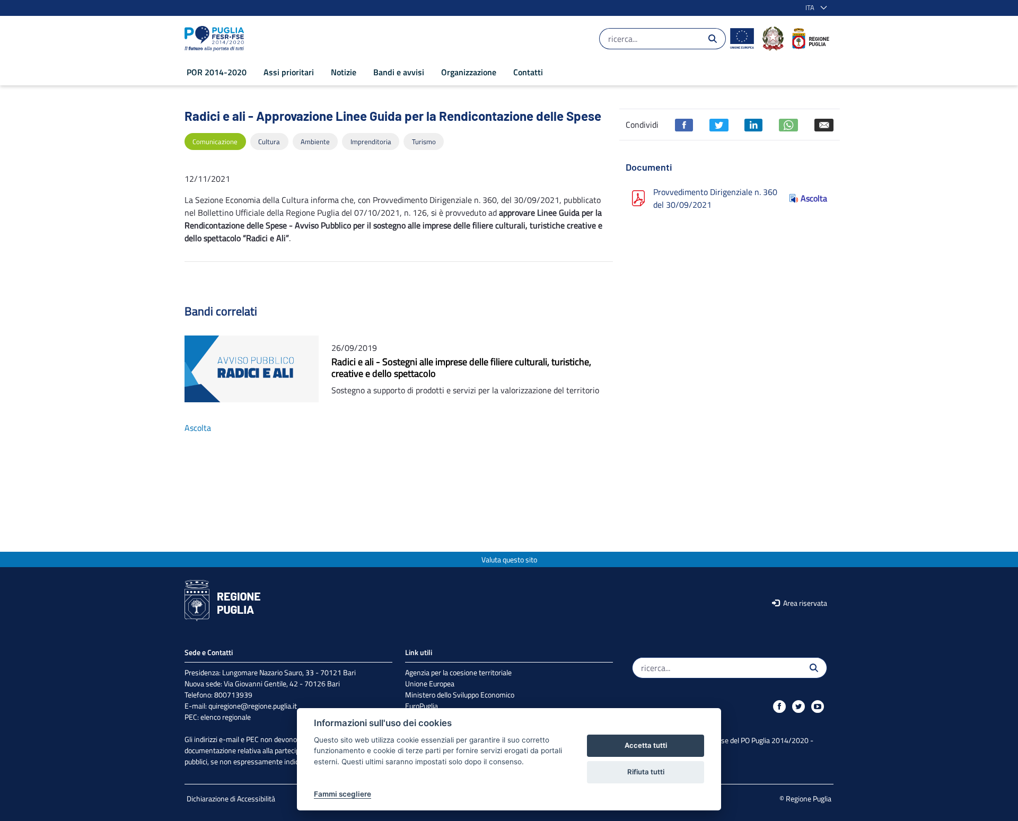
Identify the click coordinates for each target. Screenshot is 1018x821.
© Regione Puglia (805, 798)
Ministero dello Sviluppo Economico (459, 694)
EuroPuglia (421, 705)
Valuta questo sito (509, 559)
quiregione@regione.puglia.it (252, 705)
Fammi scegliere (342, 794)
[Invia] (712, 38)
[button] (814, 8)
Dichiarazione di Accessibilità (231, 798)
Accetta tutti (646, 745)
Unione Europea (429, 683)
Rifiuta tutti (645, 771)
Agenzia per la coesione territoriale (458, 672)
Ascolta (814, 198)
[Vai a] (216, 38)
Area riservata (804, 602)
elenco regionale (225, 716)
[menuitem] (217, 72)
